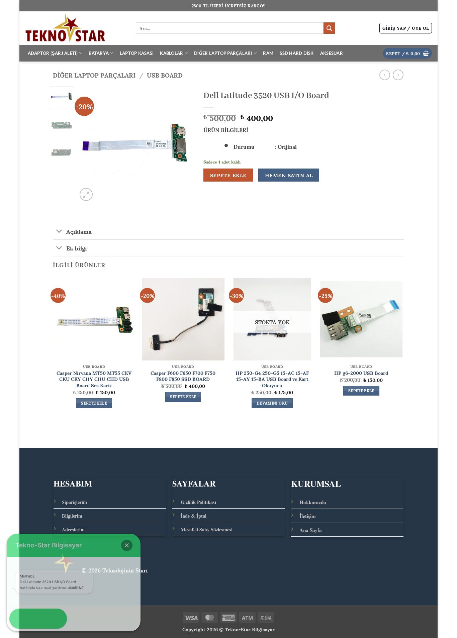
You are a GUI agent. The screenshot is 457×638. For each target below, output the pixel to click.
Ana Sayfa (310, 530)
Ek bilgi (76, 247)
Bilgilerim (72, 515)
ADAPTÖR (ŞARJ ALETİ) (53, 53)
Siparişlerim (74, 502)
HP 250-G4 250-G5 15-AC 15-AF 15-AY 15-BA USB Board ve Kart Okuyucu (272, 378)
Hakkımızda (312, 502)
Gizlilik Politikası (198, 502)
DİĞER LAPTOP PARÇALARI (223, 53)
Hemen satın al (289, 175)
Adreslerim (73, 529)
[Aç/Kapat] (59, 232)
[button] (405, 28)
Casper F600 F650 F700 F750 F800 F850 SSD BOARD (183, 375)
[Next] (183, 144)
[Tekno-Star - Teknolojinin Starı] (75, 28)
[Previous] (88, 144)
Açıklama (79, 231)
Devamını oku (272, 403)
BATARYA (99, 53)
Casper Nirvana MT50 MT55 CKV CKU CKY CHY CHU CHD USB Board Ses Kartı (94, 378)
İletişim (307, 516)
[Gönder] (329, 28)
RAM (268, 53)
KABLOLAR (171, 53)
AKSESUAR (331, 53)
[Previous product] (398, 75)
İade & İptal (193, 515)
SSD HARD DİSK (296, 53)
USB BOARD (165, 75)
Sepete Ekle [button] (94, 403)
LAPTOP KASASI (137, 53)
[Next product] (384, 75)
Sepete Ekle (228, 175)
